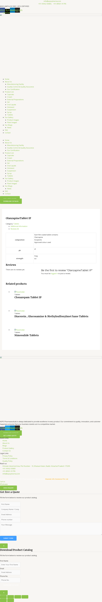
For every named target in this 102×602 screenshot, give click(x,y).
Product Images (13, 120)
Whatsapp (4, 484)
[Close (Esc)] (25, 597)
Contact (8, 133)
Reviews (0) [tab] (15, 229)
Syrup (9, 112)
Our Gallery (9, 117)
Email (2, 568)
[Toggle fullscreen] (10, 597)
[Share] (17, 597)
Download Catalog (10, 585)
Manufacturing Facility (15, 84)
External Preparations (15, 99)
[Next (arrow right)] (10, 600)
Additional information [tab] (19, 226)
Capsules (10, 94)
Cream (9, 97)
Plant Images (12, 122)
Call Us (2, 482)
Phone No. (4, 576)
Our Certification (13, 89)
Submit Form (8, 538)
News (9, 127)
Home (7, 79)
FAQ (6, 130)
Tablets (10, 115)
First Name (4, 561)
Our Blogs (8, 125)
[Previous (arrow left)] (3, 600)
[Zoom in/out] (3, 597)
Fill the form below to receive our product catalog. (18, 567)
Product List (9, 92)
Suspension (11, 110)
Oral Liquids (11, 105)
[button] (51, 137)
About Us (8, 82)
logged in (54, 273)
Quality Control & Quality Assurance (20, 87)
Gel (8, 102)
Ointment (10, 107)
